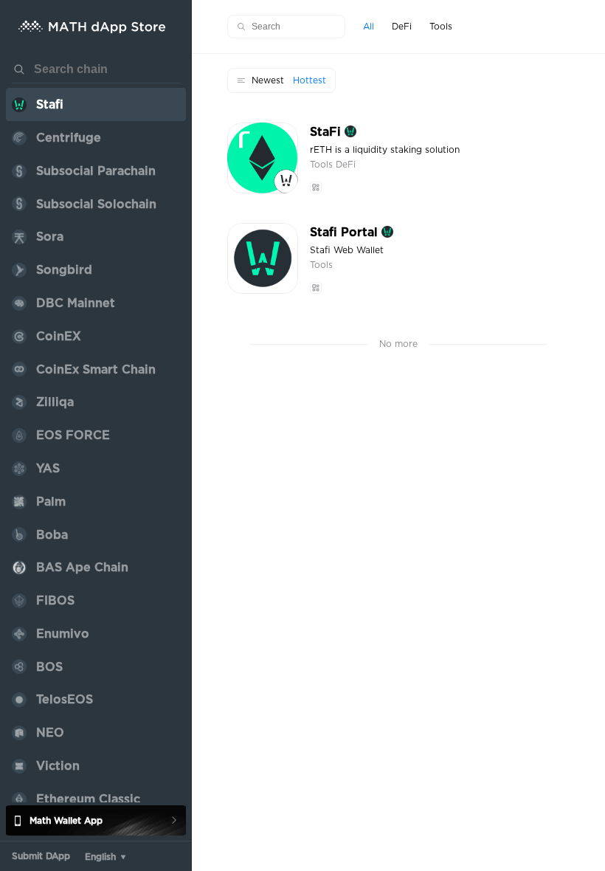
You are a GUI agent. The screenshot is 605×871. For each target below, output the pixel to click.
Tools (323, 164)
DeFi (346, 164)
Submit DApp (41, 856)
